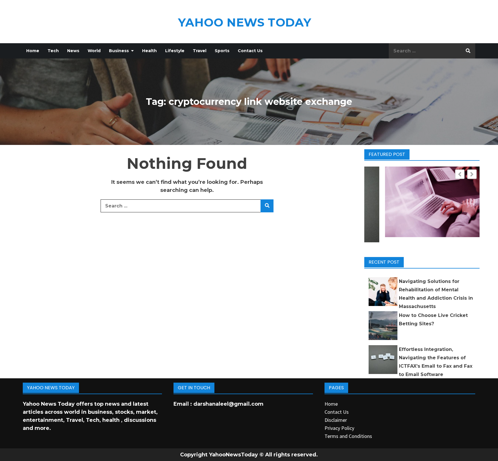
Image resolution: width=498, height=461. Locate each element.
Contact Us (250, 50)
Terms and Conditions (348, 436)
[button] (472, 174)
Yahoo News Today (244, 22)
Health (149, 50)
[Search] (468, 50)
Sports (222, 50)
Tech (53, 50)
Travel (199, 50)
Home (32, 50)
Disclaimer (336, 420)
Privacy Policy (339, 428)
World (94, 50)
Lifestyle (174, 50)
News (73, 50)
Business (119, 50)
